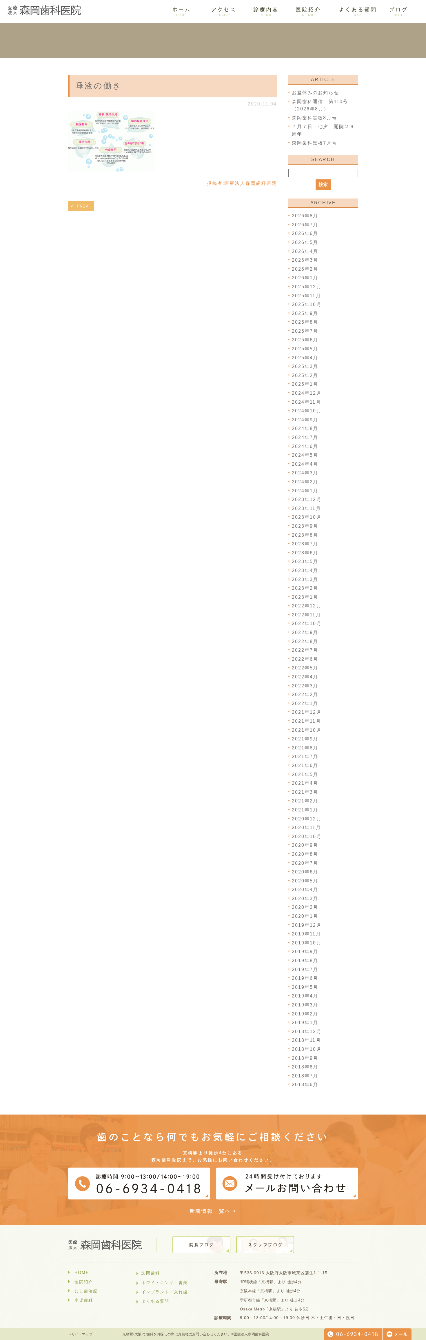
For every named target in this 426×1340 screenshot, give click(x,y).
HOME (81, 1272)
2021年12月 (307, 712)
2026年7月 (305, 224)
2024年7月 (305, 437)
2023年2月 (305, 588)
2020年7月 (305, 863)
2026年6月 (305, 233)
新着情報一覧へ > (213, 1211)
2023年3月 (305, 579)
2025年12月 (307, 286)
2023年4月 (305, 570)
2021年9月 (305, 738)
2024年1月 (305, 490)
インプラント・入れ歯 (164, 1292)
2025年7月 (305, 331)
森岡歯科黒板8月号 (314, 117)
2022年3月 (305, 685)
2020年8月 (305, 854)
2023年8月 (305, 535)
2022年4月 (305, 676)
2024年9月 (305, 419)
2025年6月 (305, 339)
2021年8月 (305, 747)
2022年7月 (305, 650)
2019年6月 (305, 978)
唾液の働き (98, 85)
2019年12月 (307, 925)
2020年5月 (305, 880)
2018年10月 (307, 1049)
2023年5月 (305, 561)
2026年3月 (305, 260)
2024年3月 (305, 472)
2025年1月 (305, 384)
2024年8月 (305, 428)
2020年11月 (306, 827)
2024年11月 (306, 402)
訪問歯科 (150, 1273)
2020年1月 (305, 916)
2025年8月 (305, 322)
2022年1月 (305, 703)
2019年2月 (305, 1013)
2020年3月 (305, 898)
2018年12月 (307, 1031)
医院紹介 (83, 1281)
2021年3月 (305, 792)
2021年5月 (305, 774)
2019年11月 (306, 933)
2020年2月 (305, 907)
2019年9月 (305, 951)
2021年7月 (305, 756)
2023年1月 (305, 597)
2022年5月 (305, 667)
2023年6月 (305, 552)
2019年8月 (305, 960)
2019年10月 (307, 942)
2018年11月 (306, 1040)
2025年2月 (305, 375)
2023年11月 (306, 508)
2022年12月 (307, 605)
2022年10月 (307, 623)
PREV (82, 206)
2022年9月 (305, 632)
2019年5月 (305, 987)
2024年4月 (305, 464)
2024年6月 (305, 446)
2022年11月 (306, 614)
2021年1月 (305, 809)
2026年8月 (305, 215)
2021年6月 (305, 765)
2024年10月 (307, 410)
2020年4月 (305, 889)
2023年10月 (307, 517)
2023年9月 (305, 526)
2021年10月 (307, 730)
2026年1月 (305, 277)
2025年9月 (305, 313)
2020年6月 (305, 871)
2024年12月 (307, 393)
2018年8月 (305, 1066)
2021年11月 (306, 721)
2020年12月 (307, 818)
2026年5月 (305, 242)
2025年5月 (305, 348)
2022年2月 (305, 694)
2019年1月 (305, 1022)
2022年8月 (305, 641)
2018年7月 (305, 1075)
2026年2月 (305, 269)
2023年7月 (305, 543)
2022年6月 (305, 659)
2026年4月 (305, 251)
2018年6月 (305, 1084)
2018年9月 (305, 1058)
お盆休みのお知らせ (315, 92)
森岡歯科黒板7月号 (314, 143)
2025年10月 (307, 304)
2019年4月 (305, 995)
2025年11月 (306, 295)
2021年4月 (305, 783)
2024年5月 (305, 455)
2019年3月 (305, 1004)
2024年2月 (305, 481)
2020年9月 (305, 845)
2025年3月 (305, 366)
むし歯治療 (86, 1291)
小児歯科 (83, 1300)
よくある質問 (155, 1301)
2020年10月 (307, 836)
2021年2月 (305, 800)
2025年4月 (305, 357)
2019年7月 (305, 969)
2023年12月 (307, 499)
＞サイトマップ (80, 1334)
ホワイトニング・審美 (164, 1282)
